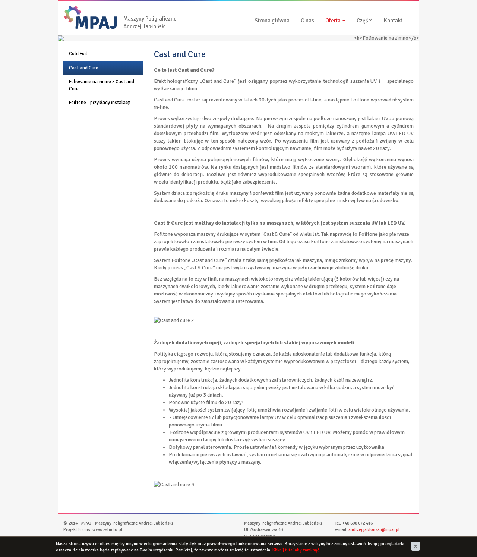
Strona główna (272, 20)
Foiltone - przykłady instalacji (99, 103)
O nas (307, 20)
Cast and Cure (83, 68)
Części (365, 20)
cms (86, 529)
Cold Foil (78, 54)
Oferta (333, 20)
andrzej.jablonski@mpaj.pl (373, 529)
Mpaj (69, 9)
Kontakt (393, 20)
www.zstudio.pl (107, 529)
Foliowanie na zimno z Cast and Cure (101, 85)
